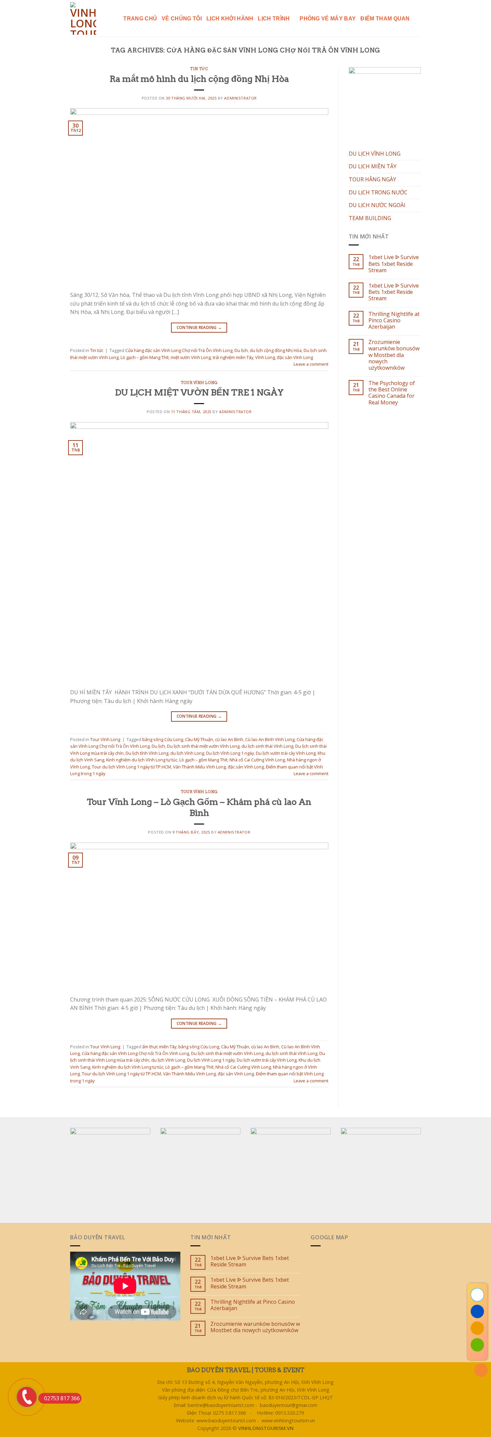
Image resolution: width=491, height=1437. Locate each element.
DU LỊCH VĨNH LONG (374, 153)
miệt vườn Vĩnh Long (191, 357)
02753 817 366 (62, 1398)
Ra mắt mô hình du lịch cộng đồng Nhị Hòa (199, 78)
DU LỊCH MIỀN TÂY (372, 166)
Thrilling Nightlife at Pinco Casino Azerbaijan (394, 320)
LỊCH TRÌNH (274, 18)
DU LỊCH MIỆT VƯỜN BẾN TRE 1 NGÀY (199, 392)
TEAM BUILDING (370, 218)
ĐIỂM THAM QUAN (385, 18)
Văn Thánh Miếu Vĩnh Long (199, 767)
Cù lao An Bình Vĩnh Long (270, 739)
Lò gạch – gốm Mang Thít (145, 357)
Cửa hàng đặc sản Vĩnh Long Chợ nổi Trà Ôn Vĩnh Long (178, 350)
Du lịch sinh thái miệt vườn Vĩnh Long (203, 746)
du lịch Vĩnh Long (187, 753)
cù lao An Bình (229, 739)
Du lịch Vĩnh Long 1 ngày (230, 753)
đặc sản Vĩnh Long (295, 357)
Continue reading (199, 327)
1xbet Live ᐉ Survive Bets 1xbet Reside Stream (393, 264)
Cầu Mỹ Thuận (199, 739)
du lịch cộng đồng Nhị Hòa (276, 350)
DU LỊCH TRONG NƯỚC (378, 192)
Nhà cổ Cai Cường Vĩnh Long (257, 760)
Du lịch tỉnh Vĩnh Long (147, 753)
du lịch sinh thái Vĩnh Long (267, 746)
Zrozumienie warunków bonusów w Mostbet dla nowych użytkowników (394, 355)
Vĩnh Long (265, 357)
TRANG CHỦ (140, 18)
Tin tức (199, 68)
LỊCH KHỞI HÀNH (229, 18)
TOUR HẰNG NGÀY (372, 179)
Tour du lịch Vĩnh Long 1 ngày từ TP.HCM (131, 767)
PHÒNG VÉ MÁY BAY (328, 18)
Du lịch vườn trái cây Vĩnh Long (286, 753)
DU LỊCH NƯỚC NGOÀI (377, 205)
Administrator (240, 98)
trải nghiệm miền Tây (233, 357)
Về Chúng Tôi (182, 18)
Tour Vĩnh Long (199, 382)
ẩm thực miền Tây (159, 1047)
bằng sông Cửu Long (162, 739)
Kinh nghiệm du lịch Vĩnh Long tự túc (141, 760)
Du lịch (241, 350)
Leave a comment (311, 364)
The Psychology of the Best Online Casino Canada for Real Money (391, 393)
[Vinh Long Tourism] (85, 18)
